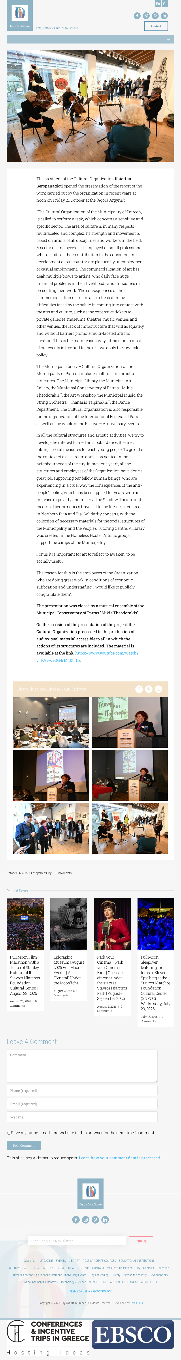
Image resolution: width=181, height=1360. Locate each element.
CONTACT (98, 1268)
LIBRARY (74, 1260)
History (116, 1275)
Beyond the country (135, 1275)
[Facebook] (139, 689)
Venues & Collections (119, 1268)
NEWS (92, 1282)
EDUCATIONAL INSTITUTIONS (137, 1260)
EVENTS (61, 1260)
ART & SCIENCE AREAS (124, 1282)
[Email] (158, 689)
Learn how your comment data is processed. (120, 1157)
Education (163, 1268)
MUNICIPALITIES (71, 1268)
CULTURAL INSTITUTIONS (24, 1268)
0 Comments (63, 873)
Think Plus (136, 1303)
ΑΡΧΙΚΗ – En (149, 1282)
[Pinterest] (149, 689)
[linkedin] (164, 15)
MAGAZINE (46, 1260)
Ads (87, 1268)
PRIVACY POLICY (101, 1291)
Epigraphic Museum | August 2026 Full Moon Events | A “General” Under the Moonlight (69, 969)
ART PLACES (50, 1268)
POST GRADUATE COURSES (99, 1260)
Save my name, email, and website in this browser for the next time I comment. (83, 1132)
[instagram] (146, 15)
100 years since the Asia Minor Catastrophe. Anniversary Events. (48, 1275)
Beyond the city (159, 1275)
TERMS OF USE (79, 1291)
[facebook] (137, 15)
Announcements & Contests (41, 1282)
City (49, 873)
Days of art (29, 1260)
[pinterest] (155, 15)
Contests (148, 1268)
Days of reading (99, 1275)
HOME (103, 1282)
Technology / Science (73, 1282)
